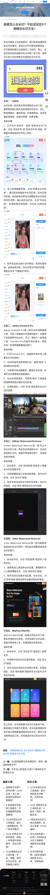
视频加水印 (26, 875)
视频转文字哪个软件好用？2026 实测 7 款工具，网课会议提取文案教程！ (14, 794)
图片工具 (13, 872)
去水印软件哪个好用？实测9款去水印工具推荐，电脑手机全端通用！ (38, 840)
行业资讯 (6, 19)
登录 (40, 1)
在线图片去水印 (14, 874)
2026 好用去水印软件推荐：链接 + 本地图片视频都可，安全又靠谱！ (14, 840)
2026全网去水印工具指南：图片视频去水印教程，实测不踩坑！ (38, 794)
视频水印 (20, 1)
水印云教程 (34, 874)
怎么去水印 (28, 750)
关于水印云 (34, 875)
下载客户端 (45, 1)
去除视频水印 (16, 750)
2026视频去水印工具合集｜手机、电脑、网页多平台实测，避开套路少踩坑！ (14, 858)
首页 (3, 19)
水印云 (6, 753)
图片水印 (16, 1)
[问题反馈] (46, 106)
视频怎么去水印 (27, 877)
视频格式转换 (26, 880)
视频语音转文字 (27, 882)
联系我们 (34, 877)
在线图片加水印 (14, 875)
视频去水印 (40, 750)
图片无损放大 (19, 875)
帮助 (33, 872)
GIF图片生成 (19, 874)
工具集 (11, 1)
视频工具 (26, 872)
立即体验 (24, 12)
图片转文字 (19, 877)
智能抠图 (13, 877)
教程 (24, 1)
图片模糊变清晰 (14, 880)
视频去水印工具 (17, 753)
